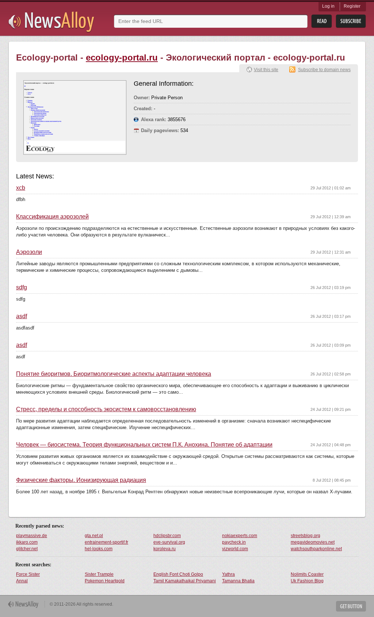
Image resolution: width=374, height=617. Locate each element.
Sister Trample (99, 574)
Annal (22, 580)
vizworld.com (235, 548)
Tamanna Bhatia (238, 580)
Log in (328, 6)
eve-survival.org (169, 542)
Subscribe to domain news (324, 69)
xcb (20, 188)
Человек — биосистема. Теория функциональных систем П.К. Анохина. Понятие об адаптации (144, 445)
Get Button (351, 606)
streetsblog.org (305, 535)
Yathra (228, 574)
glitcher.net (27, 548)
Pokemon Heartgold (105, 580)
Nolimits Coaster (307, 574)
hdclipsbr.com (167, 535)
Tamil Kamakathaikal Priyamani (184, 580)
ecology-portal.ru (122, 57)
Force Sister (28, 574)
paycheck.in (234, 542)
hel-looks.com (98, 548)
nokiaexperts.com (239, 535)
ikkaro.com (27, 542)
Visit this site (266, 69)
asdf (21, 316)
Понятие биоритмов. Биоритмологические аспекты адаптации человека (113, 374)
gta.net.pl (94, 535)
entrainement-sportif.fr (106, 542)
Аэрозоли (29, 252)
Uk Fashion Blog (307, 580)
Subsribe (351, 21)
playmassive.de (31, 535)
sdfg (21, 287)
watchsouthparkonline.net (316, 548)
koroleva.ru (164, 548)
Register (352, 6)
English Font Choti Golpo (178, 574)
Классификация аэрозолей (52, 217)
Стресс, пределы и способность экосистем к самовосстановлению (106, 409)
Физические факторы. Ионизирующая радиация (81, 480)
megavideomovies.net (313, 542)
